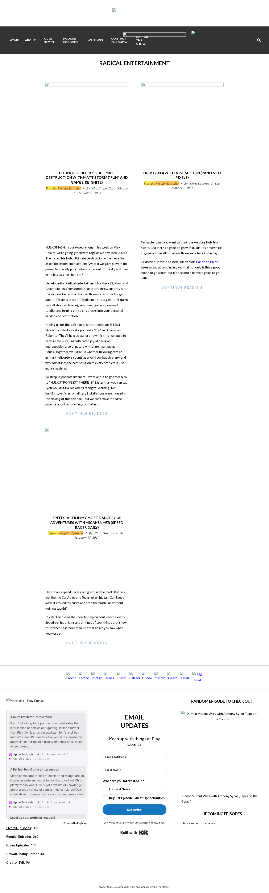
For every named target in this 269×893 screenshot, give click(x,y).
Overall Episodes (18, 828)
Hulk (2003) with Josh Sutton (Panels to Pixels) (182, 175)
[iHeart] (172, 677)
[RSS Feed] (197, 677)
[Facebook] (71, 677)
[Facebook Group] (84, 677)
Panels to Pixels (207, 262)
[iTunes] (109, 677)
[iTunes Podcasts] (122, 677)
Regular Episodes (69, 188)
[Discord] (147, 677)
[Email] (185, 677)
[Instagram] (96, 677)
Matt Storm (99, 188)
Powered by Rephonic (75, 823)
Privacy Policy (106, 886)
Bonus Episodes (17, 845)
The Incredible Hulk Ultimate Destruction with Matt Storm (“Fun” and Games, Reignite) (87, 177)
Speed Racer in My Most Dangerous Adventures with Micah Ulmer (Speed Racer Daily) (86, 522)
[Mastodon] (159, 677)
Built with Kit (134, 832)
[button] (135, 789)
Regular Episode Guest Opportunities (137, 798)
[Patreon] (134, 677)
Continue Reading (87, 413)
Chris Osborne (118, 188)
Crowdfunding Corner (22, 854)
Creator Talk (15, 862)
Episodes (52, 188)
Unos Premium (137, 886)
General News (119, 789)
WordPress (164, 886)
